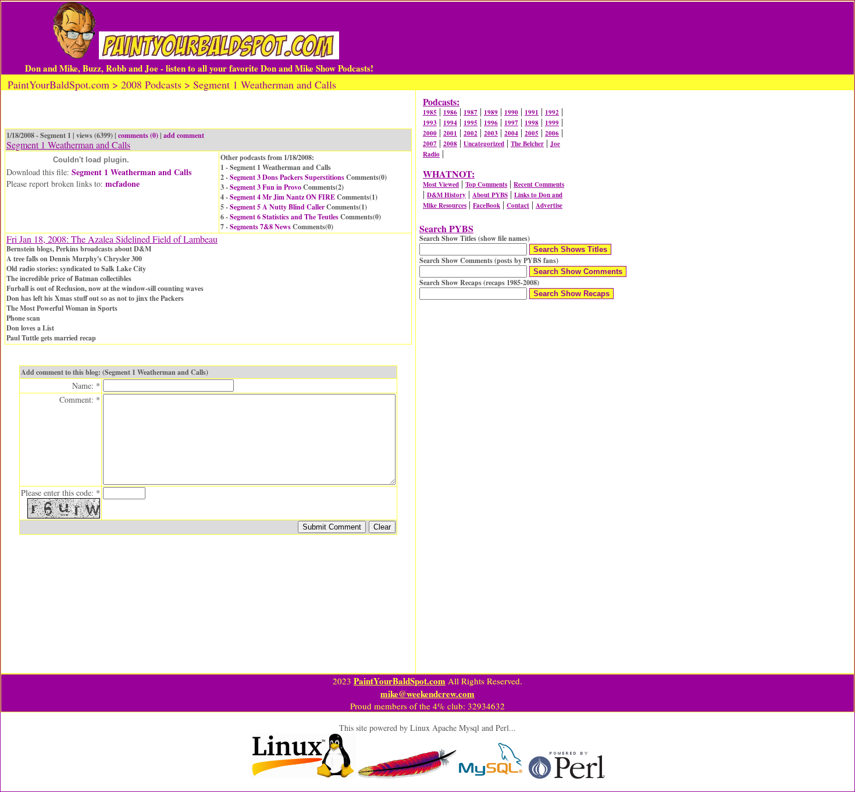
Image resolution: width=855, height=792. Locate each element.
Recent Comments (539, 184)
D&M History (446, 195)
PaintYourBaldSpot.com (400, 680)
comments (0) (138, 135)
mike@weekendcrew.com (427, 693)
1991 (532, 112)
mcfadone (122, 183)
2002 (471, 133)
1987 (471, 112)
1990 (511, 112)
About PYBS (490, 195)
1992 (552, 112)
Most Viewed (441, 184)
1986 (450, 112)
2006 (552, 133)
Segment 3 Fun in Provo (265, 187)
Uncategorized (484, 143)
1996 (491, 122)
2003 (491, 133)
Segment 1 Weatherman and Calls (131, 172)
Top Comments (486, 184)
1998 (532, 122)
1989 (491, 112)
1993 (430, 122)
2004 (511, 133)
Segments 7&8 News (260, 227)
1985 (430, 112)
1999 (552, 122)
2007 (430, 143)
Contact (518, 205)
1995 (471, 122)
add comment (183, 135)
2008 (450, 143)
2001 (450, 133)
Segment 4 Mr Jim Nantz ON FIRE (282, 197)
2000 (430, 133)
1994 (450, 122)
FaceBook (486, 205)
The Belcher (527, 143)
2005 (532, 133)
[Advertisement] (602, 38)
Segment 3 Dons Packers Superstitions (287, 177)
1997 (511, 122)
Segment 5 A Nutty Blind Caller (277, 207)
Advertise (549, 205)
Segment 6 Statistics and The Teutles (284, 217)
